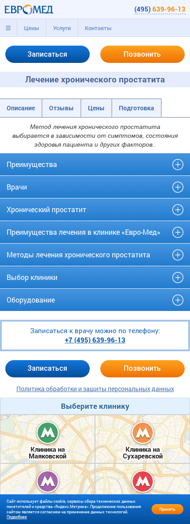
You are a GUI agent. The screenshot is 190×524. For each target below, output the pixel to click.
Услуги (62, 28)
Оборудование (31, 299)
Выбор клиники (32, 277)
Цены (31, 28)
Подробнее (17, 516)
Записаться (47, 54)
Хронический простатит (46, 209)
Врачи (17, 186)
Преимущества (32, 164)
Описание (21, 108)
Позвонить (142, 54)
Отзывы (61, 108)
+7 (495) (95, 339)
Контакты (98, 28)
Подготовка (136, 108)
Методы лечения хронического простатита (78, 254)
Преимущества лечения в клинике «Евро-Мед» (83, 232)
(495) (160, 8)
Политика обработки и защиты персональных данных (95, 388)
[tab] (8, 28)
